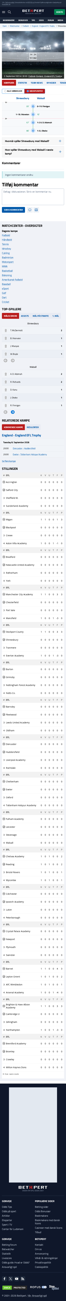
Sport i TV (7, 1224)
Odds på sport (9, 1211)
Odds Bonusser (43, 1211)
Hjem (5, 26)
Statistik (22, 82)
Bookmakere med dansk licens (47, 1221)
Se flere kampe (9, 461)
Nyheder (51, 82)
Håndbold (7, 240)
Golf (4, 293)
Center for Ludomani (12, 1229)
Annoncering (41, 1253)
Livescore (7, 1258)
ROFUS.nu (31, 2)
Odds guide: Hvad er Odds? (15, 1262)
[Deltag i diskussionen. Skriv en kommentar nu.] (33, 197)
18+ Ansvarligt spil (37, 1296)
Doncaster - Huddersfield (24, 448)
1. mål (55, 316)
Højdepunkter (36, 90)
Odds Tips (7, 1207)
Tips (33, 20)
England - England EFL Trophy (43, 26)
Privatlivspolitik (43, 1262)
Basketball (7, 271)
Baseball (6, 284)
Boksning (7, 275)
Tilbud (38, 1232)
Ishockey (6, 248)
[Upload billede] (36, 210)
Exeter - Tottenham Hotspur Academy (30, 454)
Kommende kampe (13, 427)
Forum (51, 20)
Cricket (5, 302)
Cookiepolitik (41, 1267)
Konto (59, 12)
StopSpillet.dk (6, 4)
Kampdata (9, 82)
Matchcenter (14, 26)
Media (60, 20)
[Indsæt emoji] (30, 210)
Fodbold (26, 26)
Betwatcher (8, 1249)
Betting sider (41, 1207)
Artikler (6, 1216)
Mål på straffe (41, 316)
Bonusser (23, 20)
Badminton (7, 257)
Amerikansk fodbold (12, 280)
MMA (5, 266)
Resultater (33, 427)
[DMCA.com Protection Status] (15, 1287)
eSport (5, 288)
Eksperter (7, 1220)
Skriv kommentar (13, 209)
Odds (41, 20)
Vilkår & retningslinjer (46, 1258)
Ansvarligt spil (9, 1267)
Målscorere (10, 316)
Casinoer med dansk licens (48, 1228)
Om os (38, 1249)
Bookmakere (9, 20)
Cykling (6, 253)
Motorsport (8, 262)
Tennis (5, 244)
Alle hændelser (14, 90)
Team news (37, 82)
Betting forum (9, 1245)
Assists (25, 316)
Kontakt (39, 1245)
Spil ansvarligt (10, 2)
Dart (4, 297)
